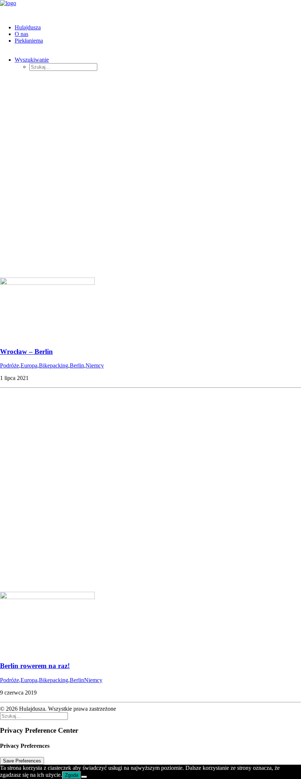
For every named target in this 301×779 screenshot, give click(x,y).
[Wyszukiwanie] (34, 716)
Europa (29, 365)
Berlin (77, 365)
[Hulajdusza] (150, 9)
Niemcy (95, 365)
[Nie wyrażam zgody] (84, 777)
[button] (32, 60)
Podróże (9, 365)
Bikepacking (53, 365)
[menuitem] (158, 27)
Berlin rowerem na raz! (35, 666)
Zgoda (71, 775)
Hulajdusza (28, 27)
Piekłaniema (29, 40)
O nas (21, 34)
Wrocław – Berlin (26, 351)
